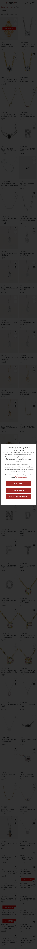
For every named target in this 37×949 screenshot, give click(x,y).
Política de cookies (21, 477)
